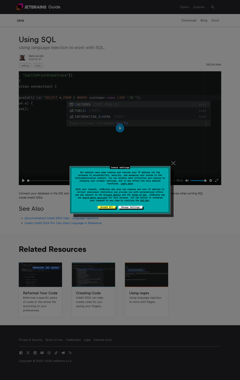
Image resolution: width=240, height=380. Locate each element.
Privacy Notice (112, 195)
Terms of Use (139, 195)
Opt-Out (144, 200)
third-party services (95, 197)
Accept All (106, 207)
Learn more (127, 183)
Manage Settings (130, 207)
